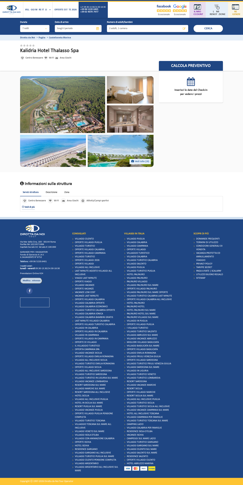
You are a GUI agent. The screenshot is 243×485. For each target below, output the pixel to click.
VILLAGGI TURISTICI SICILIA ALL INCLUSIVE (148, 406)
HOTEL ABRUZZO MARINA (140, 463)
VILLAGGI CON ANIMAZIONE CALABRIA (94, 438)
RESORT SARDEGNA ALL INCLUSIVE (92, 392)
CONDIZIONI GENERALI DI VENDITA (209, 248)
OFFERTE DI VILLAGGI (86, 342)
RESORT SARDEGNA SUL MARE (90, 385)
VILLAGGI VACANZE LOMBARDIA (91, 381)
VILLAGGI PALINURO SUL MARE (143, 285)
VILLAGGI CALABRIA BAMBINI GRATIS (94, 317)
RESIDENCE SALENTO (137, 456)
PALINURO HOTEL (136, 306)
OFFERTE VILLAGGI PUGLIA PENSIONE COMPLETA (94, 415)
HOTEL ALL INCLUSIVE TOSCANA (143, 413)
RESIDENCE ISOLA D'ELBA (139, 431)
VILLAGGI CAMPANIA (137, 246)
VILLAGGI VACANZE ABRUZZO (142, 338)
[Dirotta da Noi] (11, 10)
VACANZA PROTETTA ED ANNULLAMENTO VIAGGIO (208, 257)
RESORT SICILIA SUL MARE (140, 395)
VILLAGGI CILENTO (84, 239)
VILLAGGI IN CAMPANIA (87, 335)
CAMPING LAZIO (135, 424)
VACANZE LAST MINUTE (87, 296)
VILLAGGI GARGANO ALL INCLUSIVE (93, 452)
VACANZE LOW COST (85, 292)
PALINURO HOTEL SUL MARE (141, 313)
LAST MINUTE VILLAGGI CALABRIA (92, 321)
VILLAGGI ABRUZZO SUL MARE (142, 335)
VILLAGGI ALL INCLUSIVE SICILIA (91, 360)
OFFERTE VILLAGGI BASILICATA (142, 349)
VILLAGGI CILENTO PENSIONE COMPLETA (95, 460)
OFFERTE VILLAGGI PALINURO (142, 288)
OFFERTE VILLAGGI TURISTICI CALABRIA (95, 324)
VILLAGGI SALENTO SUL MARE (142, 452)
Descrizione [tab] (51, 192)
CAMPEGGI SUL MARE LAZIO (141, 438)
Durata (23, 22)
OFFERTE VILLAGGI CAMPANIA (90, 253)
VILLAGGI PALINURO (137, 278)
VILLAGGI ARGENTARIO (87, 463)
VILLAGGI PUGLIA (136, 239)
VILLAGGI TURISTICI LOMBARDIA (143, 378)
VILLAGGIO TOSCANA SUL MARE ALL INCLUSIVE (93, 426)
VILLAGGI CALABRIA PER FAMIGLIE (144, 428)
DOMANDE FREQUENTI (208, 239)
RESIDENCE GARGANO (86, 449)
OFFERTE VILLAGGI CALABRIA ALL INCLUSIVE (149, 299)
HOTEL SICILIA (82, 395)
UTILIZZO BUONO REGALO (209, 274)
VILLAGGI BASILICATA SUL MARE (143, 345)
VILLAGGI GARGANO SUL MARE (143, 445)
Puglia (42, 37)
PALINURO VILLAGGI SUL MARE (143, 317)
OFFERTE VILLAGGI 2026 (87, 260)
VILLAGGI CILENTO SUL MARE (142, 449)
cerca (208, 28)
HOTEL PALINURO (136, 274)
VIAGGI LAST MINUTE (86, 278)
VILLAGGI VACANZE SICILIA (88, 353)
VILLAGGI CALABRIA (137, 242)
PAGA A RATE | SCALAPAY (208, 271)
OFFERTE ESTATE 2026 (65, 9)
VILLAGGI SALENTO (136, 263)
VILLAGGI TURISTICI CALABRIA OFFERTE (95, 310)
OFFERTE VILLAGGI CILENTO (141, 460)
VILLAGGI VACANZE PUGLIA (89, 410)
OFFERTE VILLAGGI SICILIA (88, 367)
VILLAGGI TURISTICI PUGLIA (141, 271)
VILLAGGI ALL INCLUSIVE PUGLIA (91, 399)
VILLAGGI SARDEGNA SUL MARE (143, 367)
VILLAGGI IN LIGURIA (137, 370)
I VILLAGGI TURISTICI (137, 328)
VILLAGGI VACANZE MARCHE (141, 385)
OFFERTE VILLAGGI (84, 263)
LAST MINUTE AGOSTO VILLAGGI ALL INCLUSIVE (93, 273)
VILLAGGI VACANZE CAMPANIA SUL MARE (148, 410)
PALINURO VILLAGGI (137, 281)
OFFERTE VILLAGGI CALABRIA (90, 249)
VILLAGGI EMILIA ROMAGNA (141, 353)
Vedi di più (29, 207)
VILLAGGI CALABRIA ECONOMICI (91, 306)
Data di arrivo (61, 22)
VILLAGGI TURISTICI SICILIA (140, 403)
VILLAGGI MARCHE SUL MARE (90, 388)
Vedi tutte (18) (142, 161)
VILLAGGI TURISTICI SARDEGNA (91, 374)
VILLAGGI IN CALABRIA (86, 328)
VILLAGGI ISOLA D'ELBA (87, 435)
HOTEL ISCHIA (82, 445)
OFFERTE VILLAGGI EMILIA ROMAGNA (94, 356)
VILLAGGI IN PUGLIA (137, 321)
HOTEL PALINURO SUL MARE (141, 310)
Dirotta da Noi (27, 37)
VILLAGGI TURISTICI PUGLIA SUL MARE (94, 456)
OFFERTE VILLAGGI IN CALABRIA (91, 331)
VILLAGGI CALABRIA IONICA (89, 313)
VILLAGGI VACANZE (84, 285)
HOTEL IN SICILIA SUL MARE (89, 403)
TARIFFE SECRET (204, 267)
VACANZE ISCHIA (135, 435)
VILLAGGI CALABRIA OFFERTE (90, 303)
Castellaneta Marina (60, 37)
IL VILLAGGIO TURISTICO (87, 345)
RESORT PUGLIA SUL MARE (88, 406)
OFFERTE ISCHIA (83, 442)
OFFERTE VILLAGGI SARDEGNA (142, 360)
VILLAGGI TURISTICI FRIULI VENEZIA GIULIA (149, 363)
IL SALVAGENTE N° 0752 (31, 257)
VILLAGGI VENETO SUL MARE (89, 431)
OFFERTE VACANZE (84, 288)
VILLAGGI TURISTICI (85, 246)
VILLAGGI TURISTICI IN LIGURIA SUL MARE (96, 378)
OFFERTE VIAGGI (83, 281)
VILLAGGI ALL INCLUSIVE (87, 267)
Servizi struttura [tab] (31, 192)
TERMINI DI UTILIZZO (207, 242)
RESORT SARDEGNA (137, 381)
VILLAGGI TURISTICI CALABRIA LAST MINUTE (149, 296)
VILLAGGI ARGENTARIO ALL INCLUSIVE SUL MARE (96, 469)
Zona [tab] (66, 192)
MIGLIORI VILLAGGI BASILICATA (143, 342)
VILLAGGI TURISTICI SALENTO (142, 331)
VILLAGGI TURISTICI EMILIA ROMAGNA (95, 363)
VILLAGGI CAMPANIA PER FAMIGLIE (145, 417)
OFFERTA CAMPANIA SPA (87, 349)
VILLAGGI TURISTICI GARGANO (142, 442)
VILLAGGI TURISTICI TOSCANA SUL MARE (147, 420)
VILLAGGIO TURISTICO (138, 253)
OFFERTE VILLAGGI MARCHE (141, 392)
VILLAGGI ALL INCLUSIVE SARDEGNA (93, 370)
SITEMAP (200, 278)
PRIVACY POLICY (204, 263)
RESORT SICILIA (134, 388)
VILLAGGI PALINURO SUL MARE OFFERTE (147, 292)
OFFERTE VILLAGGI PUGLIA (88, 242)
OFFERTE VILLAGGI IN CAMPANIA (91, 338)
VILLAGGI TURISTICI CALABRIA (142, 260)
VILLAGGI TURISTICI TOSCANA (90, 420)
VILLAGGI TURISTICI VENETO (141, 374)
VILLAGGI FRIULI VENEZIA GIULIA (144, 356)
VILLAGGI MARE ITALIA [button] (37, 9)
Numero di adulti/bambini (120, 22)
